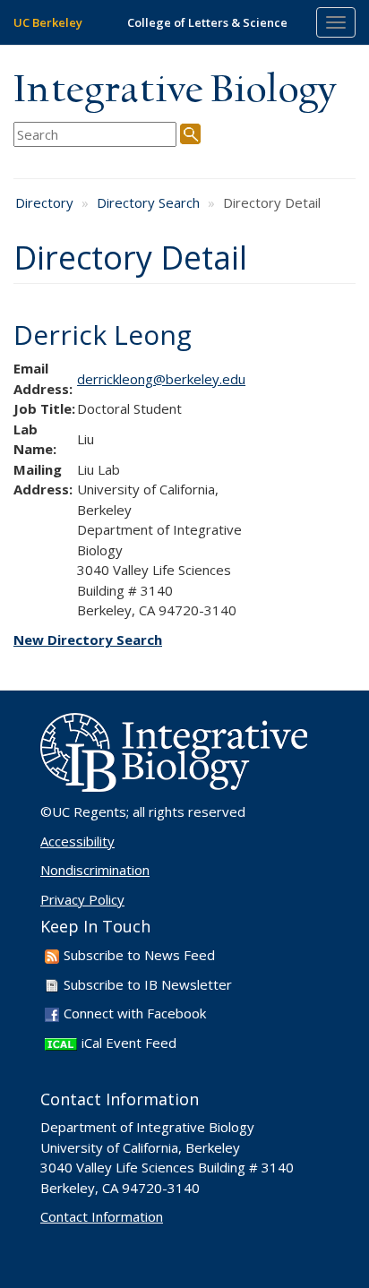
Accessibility (77, 841)
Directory (44, 202)
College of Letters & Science (207, 22)
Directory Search (148, 202)
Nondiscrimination (95, 870)
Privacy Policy (82, 899)
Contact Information (101, 1216)
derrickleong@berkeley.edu (161, 379)
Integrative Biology (174, 91)
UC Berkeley (47, 22)
